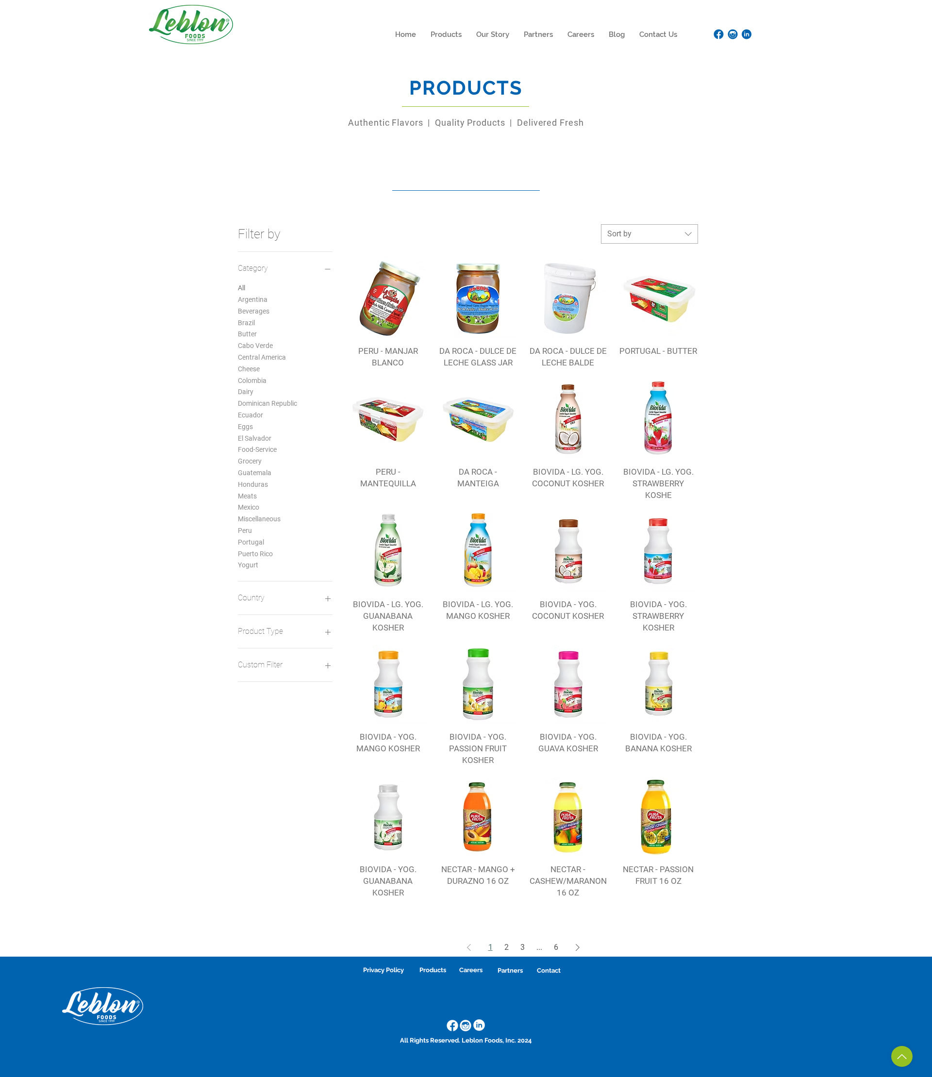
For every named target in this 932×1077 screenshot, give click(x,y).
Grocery (250, 461)
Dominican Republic (267, 403)
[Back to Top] (902, 1056)
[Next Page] (577, 947)
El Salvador (254, 438)
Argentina (252, 299)
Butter (247, 334)
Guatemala (254, 473)
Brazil (246, 323)
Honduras (253, 484)
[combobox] (649, 234)
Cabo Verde (255, 345)
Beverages (253, 311)
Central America (262, 357)
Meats (247, 496)
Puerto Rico (255, 554)
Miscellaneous (259, 519)
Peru (245, 530)
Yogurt (248, 565)
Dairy (245, 392)
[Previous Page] (469, 947)
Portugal (251, 542)
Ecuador (250, 415)
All (241, 288)
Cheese (249, 369)
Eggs (245, 427)
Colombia (252, 380)
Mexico (248, 507)
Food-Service (257, 449)
